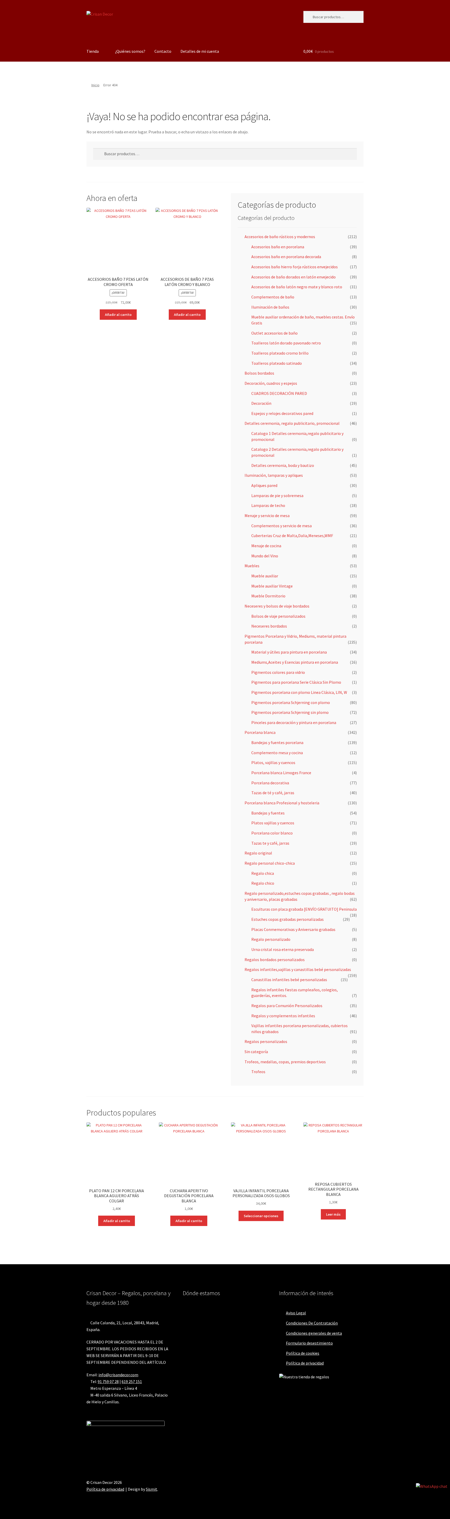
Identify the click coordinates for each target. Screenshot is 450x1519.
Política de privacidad (305, 1363)
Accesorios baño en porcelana (277, 246)
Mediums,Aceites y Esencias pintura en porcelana (294, 662)
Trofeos (258, 1071)
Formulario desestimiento (309, 1343)
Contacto (162, 51)
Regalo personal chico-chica (270, 863)
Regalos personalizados (266, 1041)
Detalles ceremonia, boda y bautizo (282, 465)
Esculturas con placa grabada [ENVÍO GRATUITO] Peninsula (304, 909)
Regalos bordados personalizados (275, 959)
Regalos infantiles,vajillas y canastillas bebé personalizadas (298, 969)
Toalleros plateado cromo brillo (280, 353)
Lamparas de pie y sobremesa (277, 495)
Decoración (261, 403)
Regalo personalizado (270, 939)
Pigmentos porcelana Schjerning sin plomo (290, 712)
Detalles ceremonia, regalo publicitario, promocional (292, 423)
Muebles (252, 565)
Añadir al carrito (118, 314)
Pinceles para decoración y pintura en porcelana (293, 722)
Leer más (333, 1214)
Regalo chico (262, 883)
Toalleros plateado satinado (276, 363)
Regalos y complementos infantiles (283, 1015)
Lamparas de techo (268, 505)
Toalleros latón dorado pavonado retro (286, 342)
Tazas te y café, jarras (270, 843)
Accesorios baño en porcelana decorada (286, 256)
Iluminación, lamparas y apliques (274, 475)
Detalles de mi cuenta (199, 51)
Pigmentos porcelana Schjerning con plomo (290, 702)
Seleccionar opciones (261, 1216)
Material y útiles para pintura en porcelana (289, 652)
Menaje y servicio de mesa (267, 515)
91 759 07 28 (108, 1381)
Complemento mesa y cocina (277, 752)
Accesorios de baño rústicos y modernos (280, 236)
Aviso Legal (296, 1312)
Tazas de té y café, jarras (272, 792)
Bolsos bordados (259, 373)
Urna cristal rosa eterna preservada (282, 949)
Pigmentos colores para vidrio (278, 672)
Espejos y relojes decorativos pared (282, 413)
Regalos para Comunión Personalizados (286, 1005)
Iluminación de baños (270, 307)
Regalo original (258, 853)
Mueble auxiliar (264, 575)
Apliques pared (264, 485)
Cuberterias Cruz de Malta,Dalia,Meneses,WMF (292, 535)
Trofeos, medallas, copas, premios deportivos (285, 1061)
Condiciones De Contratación (312, 1323)
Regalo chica (262, 873)
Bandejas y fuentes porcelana (277, 742)
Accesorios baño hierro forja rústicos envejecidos (294, 266)
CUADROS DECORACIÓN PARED (279, 393)
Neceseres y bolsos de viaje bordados (277, 606)
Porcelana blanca (260, 732)
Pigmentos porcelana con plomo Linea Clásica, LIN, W (299, 692)
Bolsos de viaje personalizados (278, 616)
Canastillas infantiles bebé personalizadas (289, 979)
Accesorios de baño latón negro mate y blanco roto (296, 286)
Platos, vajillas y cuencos (273, 762)
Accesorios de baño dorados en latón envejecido (293, 276)
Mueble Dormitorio (268, 595)
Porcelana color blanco (272, 833)
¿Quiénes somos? (130, 51)
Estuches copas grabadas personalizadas (287, 919)
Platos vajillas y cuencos (272, 822)
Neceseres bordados (269, 626)
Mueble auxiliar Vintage (272, 586)
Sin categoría (256, 1051)
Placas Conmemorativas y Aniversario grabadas (293, 929)
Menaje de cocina (266, 545)
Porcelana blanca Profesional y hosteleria (282, 802)
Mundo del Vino (264, 555)
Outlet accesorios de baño (274, 333)
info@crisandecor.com (118, 1374)
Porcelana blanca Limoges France (281, 772)
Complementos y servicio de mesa (281, 525)
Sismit (151, 1489)
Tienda (92, 51)
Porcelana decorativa (270, 782)
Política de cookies (302, 1353)
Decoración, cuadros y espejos (271, 383)
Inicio (95, 85)
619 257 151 (132, 1381)
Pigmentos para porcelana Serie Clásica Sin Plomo (296, 682)
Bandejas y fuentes (268, 813)
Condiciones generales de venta (314, 1333)
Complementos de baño (272, 296)
